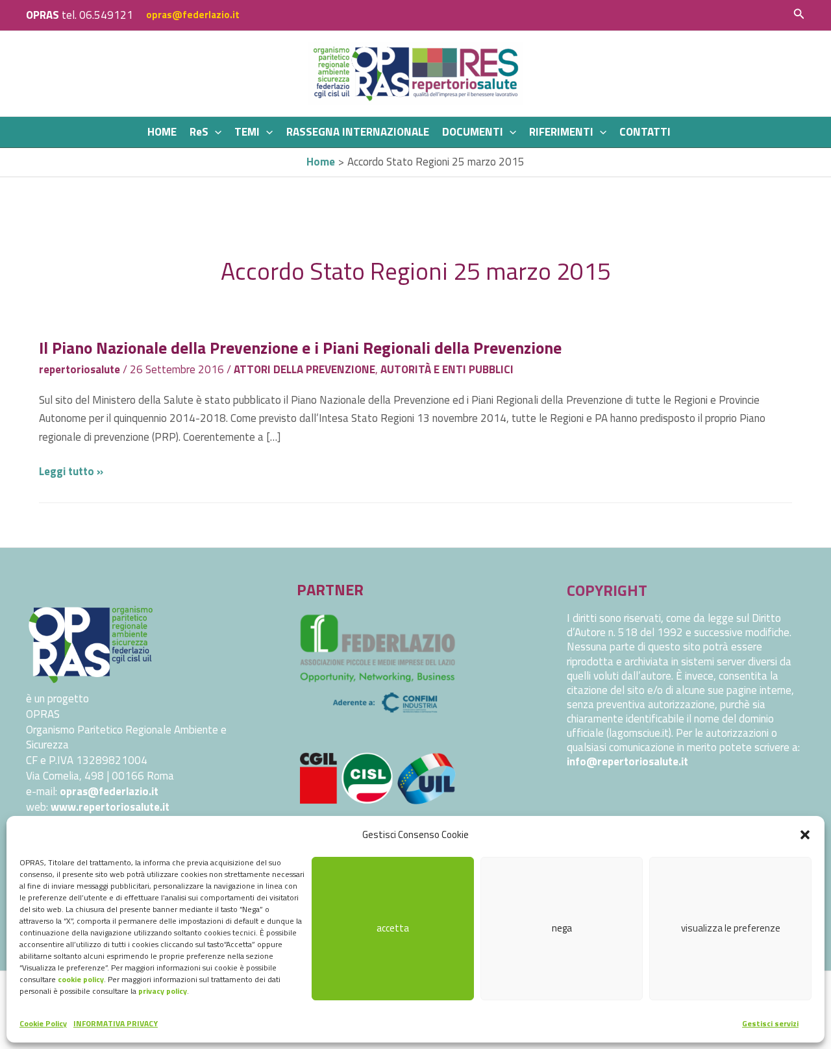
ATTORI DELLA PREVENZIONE (304, 369)
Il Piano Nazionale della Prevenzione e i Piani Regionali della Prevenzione (300, 347)
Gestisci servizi (770, 1023)
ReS (199, 131)
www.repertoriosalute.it (110, 806)
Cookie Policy (43, 1023)
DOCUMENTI (472, 131)
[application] (214, 132)
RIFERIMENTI (561, 131)
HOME (162, 131)
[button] (805, 834)
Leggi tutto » (71, 471)
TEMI (247, 131)
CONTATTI (645, 131)
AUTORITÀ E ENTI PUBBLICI (447, 369)
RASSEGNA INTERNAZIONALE (357, 131)
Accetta (393, 927)
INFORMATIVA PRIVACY (115, 1023)
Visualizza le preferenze (730, 927)
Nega (562, 927)
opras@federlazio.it (193, 14)
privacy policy (162, 991)
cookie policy (81, 979)
